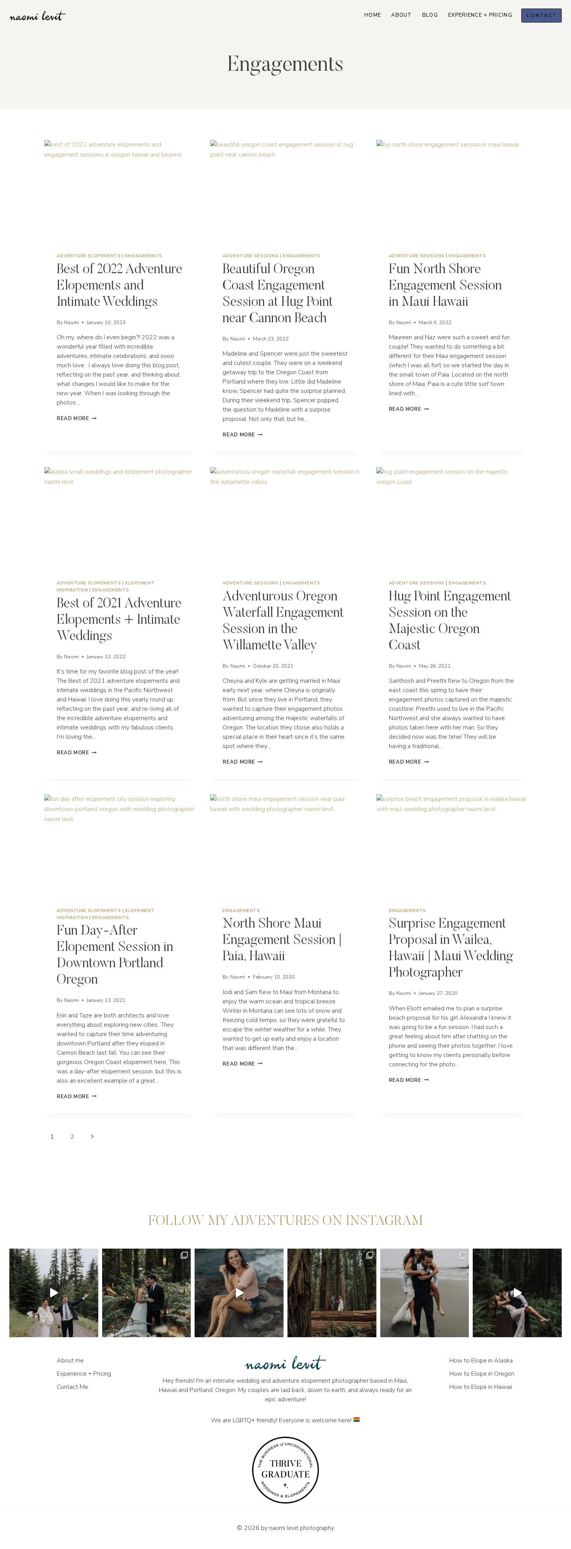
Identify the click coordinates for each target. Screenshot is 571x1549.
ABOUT (401, 15)
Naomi (71, 322)
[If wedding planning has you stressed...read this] (331, 1293)
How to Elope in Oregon (481, 1373)
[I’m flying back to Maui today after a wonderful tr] (239, 1293)
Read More (77, 418)
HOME (372, 15)
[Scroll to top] (564, 1093)
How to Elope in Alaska (481, 1360)
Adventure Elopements (89, 256)
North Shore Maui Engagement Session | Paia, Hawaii (282, 941)
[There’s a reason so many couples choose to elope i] (517, 1293)
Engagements (143, 256)
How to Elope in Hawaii (480, 1387)
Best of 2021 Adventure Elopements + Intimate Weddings (119, 620)
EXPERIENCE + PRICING (480, 15)
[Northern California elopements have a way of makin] (146, 1293)
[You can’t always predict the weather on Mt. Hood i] (53, 1293)
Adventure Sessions (251, 256)
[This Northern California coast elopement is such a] (424, 1293)
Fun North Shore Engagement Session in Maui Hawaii (445, 286)
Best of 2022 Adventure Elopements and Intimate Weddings (119, 286)
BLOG (430, 15)
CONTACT (541, 15)
